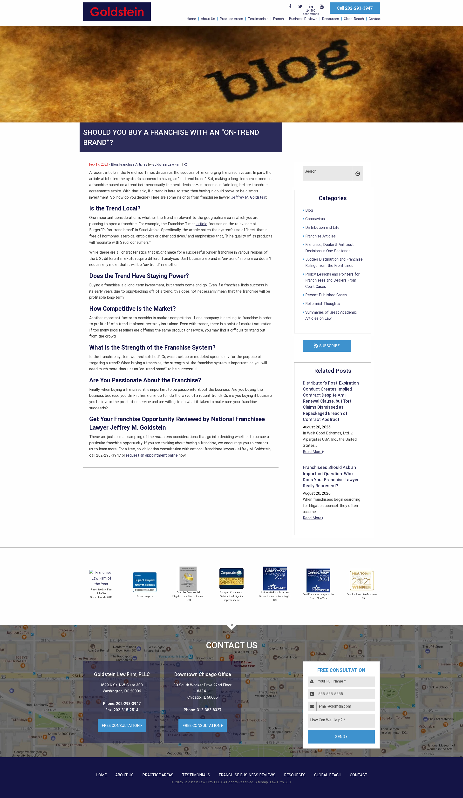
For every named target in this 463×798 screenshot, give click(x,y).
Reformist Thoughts (322, 303)
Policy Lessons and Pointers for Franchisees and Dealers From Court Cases (332, 280)
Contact (375, 19)
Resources (330, 19)
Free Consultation (121, 725)
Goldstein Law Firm (167, 164)
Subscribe (329, 346)
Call (355, 8)
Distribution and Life (322, 227)
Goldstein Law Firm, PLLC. (203, 782)
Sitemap (261, 782)
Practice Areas (231, 19)
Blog (114, 164)
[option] (144, 585)
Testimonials (258, 19)
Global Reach (354, 19)
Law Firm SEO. (281, 782)
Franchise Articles (133, 164)
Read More (312, 451)
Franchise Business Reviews (295, 19)
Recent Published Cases (326, 295)
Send (340, 736)
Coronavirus (315, 218)
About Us (208, 19)
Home (191, 19)
